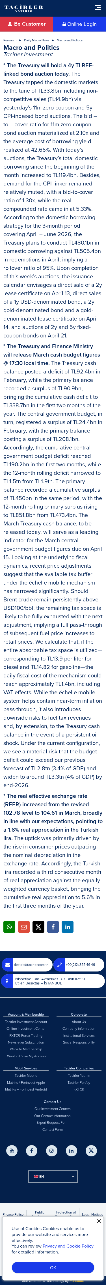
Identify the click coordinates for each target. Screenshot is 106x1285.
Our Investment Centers (52, 1108)
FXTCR (78, 1089)
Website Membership (26, 1048)
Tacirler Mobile (26, 1075)
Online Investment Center (26, 1028)
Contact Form (52, 1129)
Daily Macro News (36, 40)
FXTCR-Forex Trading (25, 1035)
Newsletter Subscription (26, 1042)
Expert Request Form (52, 1122)
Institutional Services (79, 1035)
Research (9, 40)
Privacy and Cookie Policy (68, 1246)
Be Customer (29, 24)
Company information (78, 1028)
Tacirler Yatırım (79, 1075)
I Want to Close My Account (26, 1055)
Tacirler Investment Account (26, 1021)
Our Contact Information (52, 1115)
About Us (79, 1021)
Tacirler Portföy (79, 1082)
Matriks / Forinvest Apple (26, 1082)
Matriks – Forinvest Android (26, 1089)
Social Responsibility (79, 1042)
